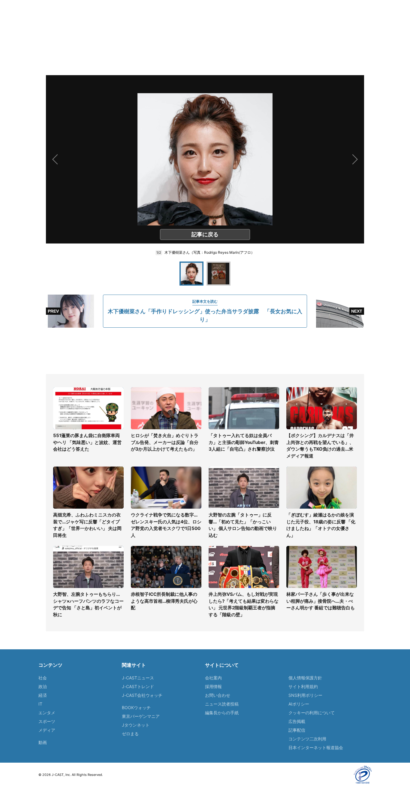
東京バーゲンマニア (141, 716)
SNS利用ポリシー (305, 695)
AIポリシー (298, 703)
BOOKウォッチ (136, 707)
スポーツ (46, 721)
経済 (42, 695)
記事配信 (296, 730)
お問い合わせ (217, 695)
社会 (42, 677)
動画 (42, 742)
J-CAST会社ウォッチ (142, 695)
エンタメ (46, 712)
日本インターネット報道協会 (315, 747)
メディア (46, 730)
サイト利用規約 (303, 686)
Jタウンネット (135, 724)
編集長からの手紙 (222, 712)
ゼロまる (130, 733)
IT (40, 703)
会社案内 (213, 677)
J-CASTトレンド (138, 686)
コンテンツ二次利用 (307, 738)
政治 (42, 686)
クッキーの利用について (311, 712)
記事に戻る (205, 234)
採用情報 (213, 686)
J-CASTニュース (138, 677)
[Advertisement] (205, 350)
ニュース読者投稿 (222, 703)
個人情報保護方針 (305, 677)
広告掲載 (296, 721)
